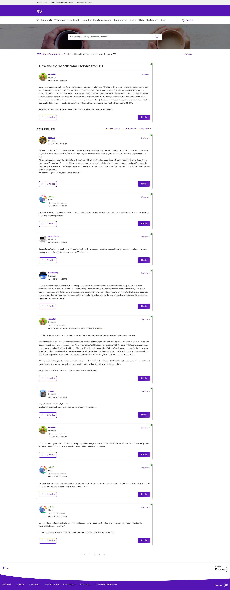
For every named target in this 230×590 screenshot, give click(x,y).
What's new (59, 20)
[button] (42, 117)
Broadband (73, 20)
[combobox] (115, 37)
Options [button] (188, 54)
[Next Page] (104, 554)
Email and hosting (102, 20)
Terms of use (33, 585)
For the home (42, 2)
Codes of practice (51, 585)
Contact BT (7, 585)
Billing (141, 20)
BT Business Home (39, 11)
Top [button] (7, 568)
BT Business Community (48, 54)
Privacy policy (69, 585)
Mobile (132, 20)
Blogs (162, 20)
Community (46, 20)
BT (226, 585)
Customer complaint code (106, 585)
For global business (84, 2)
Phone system (120, 20)
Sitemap (20, 585)
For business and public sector (62, 2)
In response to (58, 203)
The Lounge (152, 20)
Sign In (190, 20)
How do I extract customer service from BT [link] (95, 54)
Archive (67, 54)
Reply (144, 117)
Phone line (86, 20)
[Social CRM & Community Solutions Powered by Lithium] (221, 569)
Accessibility (85, 585)
